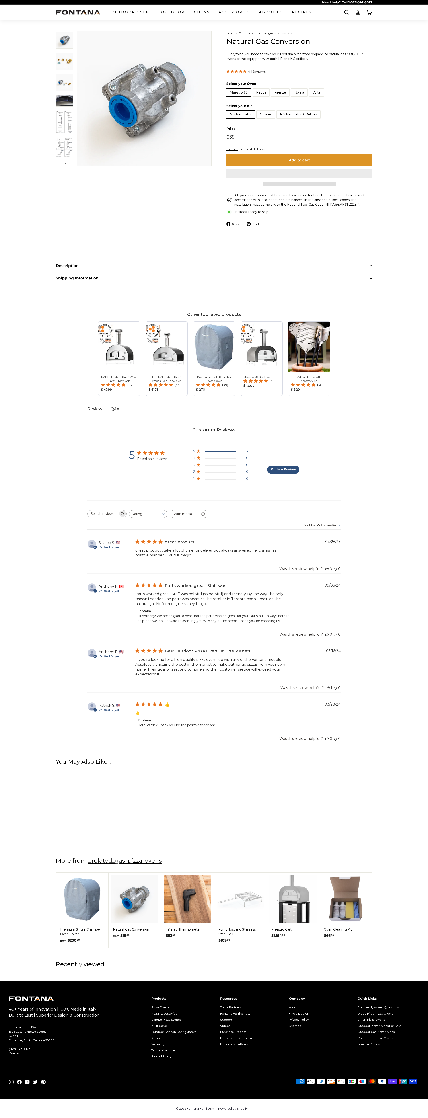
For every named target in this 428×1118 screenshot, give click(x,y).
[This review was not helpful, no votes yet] (335, 569)
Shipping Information (77, 278)
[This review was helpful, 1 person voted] (328, 688)
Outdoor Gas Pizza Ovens (376, 1032)
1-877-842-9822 (360, 2)
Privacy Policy (299, 1019)
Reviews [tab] (95, 408)
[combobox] (148, 514)
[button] (299, 173)
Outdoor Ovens (131, 12)
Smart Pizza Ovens (371, 1019)
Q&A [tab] (115, 408)
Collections (246, 33)
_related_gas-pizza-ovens (273, 33)
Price (230, 129)
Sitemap (295, 1026)
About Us (271, 12)
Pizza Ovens (160, 1007)
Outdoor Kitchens (185, 12)
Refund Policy (161, 1056)
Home (230, 33)
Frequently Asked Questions (378, 1007)
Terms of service (163, 1050)
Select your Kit (239, 106)
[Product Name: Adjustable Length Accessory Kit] (309, 358)
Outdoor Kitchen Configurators (173, 1032)
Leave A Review (369, 1044)
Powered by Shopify (233, 1108)
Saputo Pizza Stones (166, 1019)
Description (67, 265)
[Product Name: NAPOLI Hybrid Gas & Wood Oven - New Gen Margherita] (119, 358)
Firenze (280, 92)
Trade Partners (230, 1007)
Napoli (261, 92)
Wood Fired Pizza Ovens (375, 1013)
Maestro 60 (239, 92)
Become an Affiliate (234, 1044)
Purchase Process (233, 1032)
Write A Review (283, 469)
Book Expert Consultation (238, 1038)
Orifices (266, 114)
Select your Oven (241, 84)
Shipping (232, 149)
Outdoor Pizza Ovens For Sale (379, 1026)
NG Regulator (240, 114)
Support (226, 1019)
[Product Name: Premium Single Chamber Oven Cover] (214, 358)
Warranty (157, 1044)
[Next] (65, 162)
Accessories (234, 12)
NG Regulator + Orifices (298, 114)
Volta (316, 92)
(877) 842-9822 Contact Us (19, 1051)
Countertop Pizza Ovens (375, 1038)
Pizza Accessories (164, 1013)
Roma (299, 92)
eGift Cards (159, 1026)
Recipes (302, 12)
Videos (225, 1026)
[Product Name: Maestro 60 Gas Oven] (262, 358)
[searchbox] (103, 513)
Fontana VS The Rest (235, 1013)
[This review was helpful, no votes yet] (327, 569)
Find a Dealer (298, 1013)
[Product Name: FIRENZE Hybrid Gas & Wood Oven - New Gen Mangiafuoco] (167, 358)
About (293, 1007)
